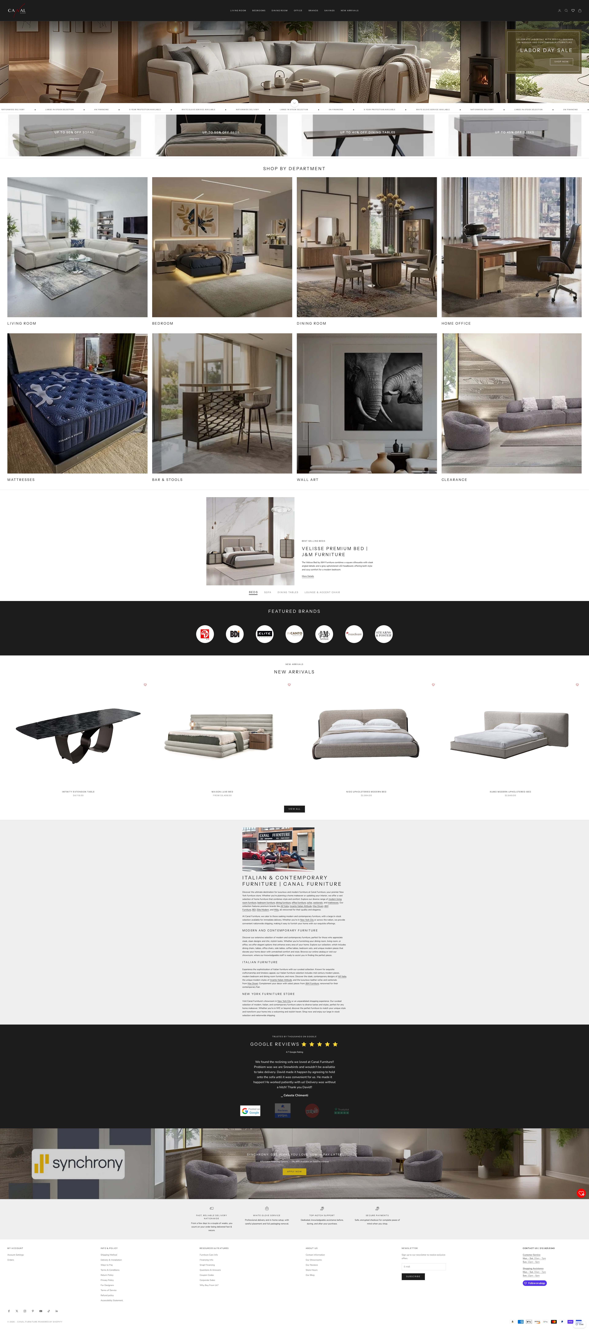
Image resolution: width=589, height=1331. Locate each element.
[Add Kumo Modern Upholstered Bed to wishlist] (577, 685)
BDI (254, 909)
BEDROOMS (259, 10)
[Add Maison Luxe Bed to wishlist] (289, 685)
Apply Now (294, 1171)
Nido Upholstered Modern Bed (366, 792)
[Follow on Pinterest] (32, 1311)
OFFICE (298, 10)
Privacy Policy (107, 1280)
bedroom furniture (266, 902)
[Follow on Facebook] (8, 1311)
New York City (307, 919)
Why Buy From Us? (209, 1285)
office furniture (299, 902)
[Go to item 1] (250, 1110)
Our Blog (310, 1275)
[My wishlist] (573, 10)
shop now (74, 138)
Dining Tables (288, 592)
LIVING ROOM (238, 10)
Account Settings (15, 1254)
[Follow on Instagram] (24, 1311)
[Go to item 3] (312, 1110)
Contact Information (315, 1254)
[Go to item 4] (341, 1110)
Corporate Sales (207, 1280)
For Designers (107, 1285)
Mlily (276, 909)
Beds (253, 592)
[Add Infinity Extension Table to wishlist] (145, 685)
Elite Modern (263, 909)
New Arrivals (350, 10)
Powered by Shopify (50, 1322)
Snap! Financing (207, 1265)
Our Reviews (312, 1265)
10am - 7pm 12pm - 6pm (534, 1258)
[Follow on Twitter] (16, 1311)
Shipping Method (109, 1254)
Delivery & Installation (111, 1259)
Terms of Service (108, 1290)
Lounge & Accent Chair (322, 592)
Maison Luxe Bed (222, 792)
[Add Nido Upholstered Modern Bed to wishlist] (433, 685)
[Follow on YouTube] (40, 1311)
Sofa (267, 592)
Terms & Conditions (110, 1270)
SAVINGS (329, 10)
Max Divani (318, 906)
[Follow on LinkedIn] (56, 1311)
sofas (309, 902)
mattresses (333, 902)
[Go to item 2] (283, 1110)
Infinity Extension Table (78, 792)
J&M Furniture (312, 983)
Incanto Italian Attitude (301, 906)
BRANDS (313, 10)
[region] (294, 51)
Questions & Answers (210, 1270)
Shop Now (561, 66)
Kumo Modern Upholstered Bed (510, 792)
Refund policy (107, 1295)
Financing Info (206, 1259)
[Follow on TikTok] (48, 1311)
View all (295, 809)
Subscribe (413, 1276)
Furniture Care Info (209, 1254)
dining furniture (283, 902)
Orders (10, 1259)
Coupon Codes (207, 1275)
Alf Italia (285, 906)
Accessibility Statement (112, 1300)
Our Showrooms (314, 1259)
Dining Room (280, 10)
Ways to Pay (107, 1265)
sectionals (318, 902)
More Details (308, 576)
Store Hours (312, 1270)
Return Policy (107, 1275)
